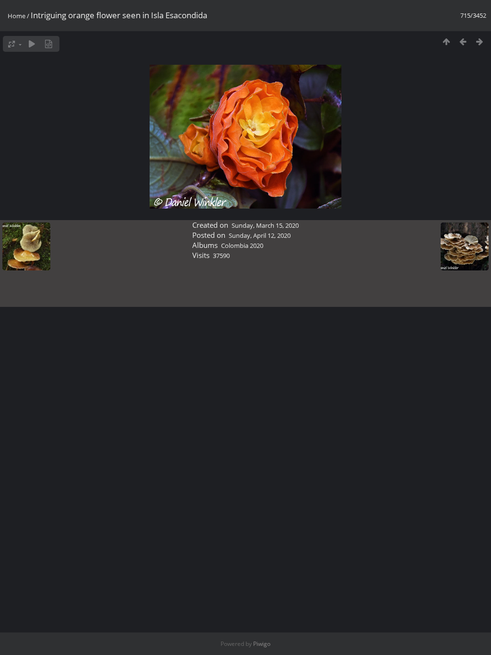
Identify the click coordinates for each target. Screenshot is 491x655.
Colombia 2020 (242, 245)
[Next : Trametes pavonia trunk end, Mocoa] (479, 41)
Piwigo (261, 644)
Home (16, 16)
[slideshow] (31, 43)
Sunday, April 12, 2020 (260, 235)
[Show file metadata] (48, 43)
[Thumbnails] (446, 41)
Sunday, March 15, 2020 (265, 225)
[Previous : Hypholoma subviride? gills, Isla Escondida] (463, 41)
